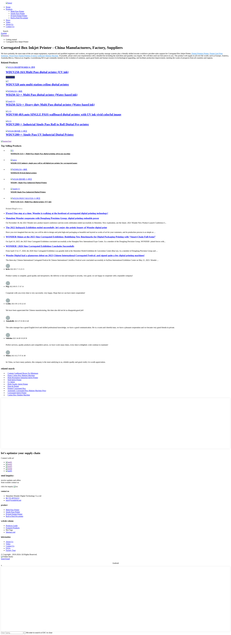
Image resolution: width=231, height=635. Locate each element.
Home (8, 7)
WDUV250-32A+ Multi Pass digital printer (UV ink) (31, 202)
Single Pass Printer (18, 14)
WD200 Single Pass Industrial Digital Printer (28, 192)
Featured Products (12, 528)
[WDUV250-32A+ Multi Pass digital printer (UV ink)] (25, 198)
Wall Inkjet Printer (14, 380)
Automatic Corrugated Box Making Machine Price (27, 391)
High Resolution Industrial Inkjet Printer (23, 378)
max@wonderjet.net (13, 500)
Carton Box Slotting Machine (19, 395)
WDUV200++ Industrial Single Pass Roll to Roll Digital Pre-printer (47, 124)
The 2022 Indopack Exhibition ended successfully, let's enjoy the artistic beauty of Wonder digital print (56, 227)
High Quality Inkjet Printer (18, 384)
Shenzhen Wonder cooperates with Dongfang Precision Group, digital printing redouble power (52, 218)
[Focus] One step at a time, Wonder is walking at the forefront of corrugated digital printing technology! (57, 213)
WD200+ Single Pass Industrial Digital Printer (29, 183)
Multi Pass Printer (17, 11)
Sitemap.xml (10, 532)
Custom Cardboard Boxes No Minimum (23, 373)
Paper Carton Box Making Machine (21, 375)
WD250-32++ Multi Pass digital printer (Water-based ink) (41, 94)
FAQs (8, 548)
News (8, 20)
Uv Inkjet (11, 382)
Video (8, 22)
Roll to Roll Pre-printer (19, 18)
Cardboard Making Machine (47, 56)
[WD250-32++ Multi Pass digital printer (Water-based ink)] (14, 91)
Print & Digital (13, 386)
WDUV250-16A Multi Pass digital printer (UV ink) (37, 72)
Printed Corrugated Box (17, 388)
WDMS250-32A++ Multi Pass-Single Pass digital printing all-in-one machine (40, 154)
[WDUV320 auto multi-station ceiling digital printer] (7, 81)
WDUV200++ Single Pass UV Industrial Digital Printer (40, 134)
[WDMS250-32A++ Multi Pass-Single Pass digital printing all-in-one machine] (12, 151)
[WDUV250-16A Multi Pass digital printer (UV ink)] (20, 67)
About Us (9, 24)
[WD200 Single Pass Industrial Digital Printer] (15, 189)
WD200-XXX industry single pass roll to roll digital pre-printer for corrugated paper (44, 163)
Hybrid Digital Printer (19, 16)
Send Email (5, 559)
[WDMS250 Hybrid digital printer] (19, 169)
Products (9, 9)
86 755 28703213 (12, 498)
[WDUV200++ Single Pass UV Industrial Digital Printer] (16, 131)
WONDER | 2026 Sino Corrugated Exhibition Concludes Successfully (40, 246)
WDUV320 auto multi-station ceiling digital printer (37, 84)
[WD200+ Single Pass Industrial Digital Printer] (21, 179)
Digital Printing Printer (200, 54)
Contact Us (10, 27)
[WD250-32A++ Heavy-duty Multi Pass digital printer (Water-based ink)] (10, 101)
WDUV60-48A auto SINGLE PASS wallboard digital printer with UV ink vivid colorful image (63, 114)
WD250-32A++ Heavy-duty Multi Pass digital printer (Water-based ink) (50, 104)
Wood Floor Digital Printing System (22, 56)
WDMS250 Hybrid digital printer (24, 173)
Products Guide (12, 526)
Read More (10, 77)
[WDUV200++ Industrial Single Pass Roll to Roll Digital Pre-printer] (8, 121)
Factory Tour (11, 550)
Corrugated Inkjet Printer (17, 393)
